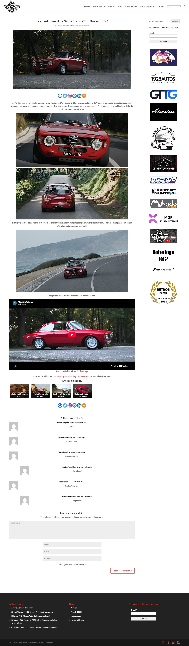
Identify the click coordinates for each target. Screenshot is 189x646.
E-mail (152, 33)
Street (76, 26)
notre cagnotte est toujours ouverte (71, 376)
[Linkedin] (79, 96)
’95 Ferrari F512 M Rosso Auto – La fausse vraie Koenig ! (31, 616)
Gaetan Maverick (68, 467)
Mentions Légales (77, 620)
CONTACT (160, 7)
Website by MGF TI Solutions (42, 642)
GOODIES (111, 7)
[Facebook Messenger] (74, 96)
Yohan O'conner (63, 437)
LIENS (120, 7)
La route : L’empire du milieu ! (21, 608)
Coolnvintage (82, 371)
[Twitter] (65, 96)
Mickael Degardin (63, 423)
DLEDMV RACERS (99, 7)
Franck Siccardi (63, 452)
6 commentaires (84, 26)
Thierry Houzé (61, 26)
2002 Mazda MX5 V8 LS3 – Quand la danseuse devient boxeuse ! (34, 627)
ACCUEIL (87, 7)
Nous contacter (76, 616)
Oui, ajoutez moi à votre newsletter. (73, 564)
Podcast (74, 608)
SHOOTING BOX (131, 7)
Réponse (128, 424)
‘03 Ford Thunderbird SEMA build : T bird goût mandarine (32, 612)
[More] (84, 96)
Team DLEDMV (76, 612)
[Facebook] (60, 96)
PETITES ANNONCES (147, 7)
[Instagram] (69, 96)
